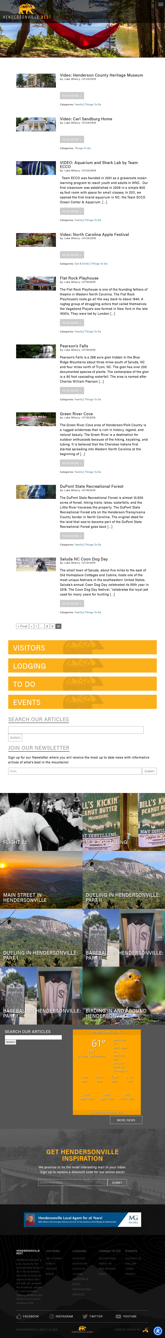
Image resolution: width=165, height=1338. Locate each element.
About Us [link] (105, 1263)
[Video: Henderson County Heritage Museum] (36, 81)
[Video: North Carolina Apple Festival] (36, 240)
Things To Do (93, 104)
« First (22, 626)
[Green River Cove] (36, 419)
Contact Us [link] (133, 1258)
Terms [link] (129, 1268)
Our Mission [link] (107, 1268)
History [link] (51, 1268)
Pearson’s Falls (74, 346)
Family (79, 104)
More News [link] (126, 1120)
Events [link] (27, 701)
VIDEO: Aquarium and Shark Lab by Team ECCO (99, 164)
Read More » (72, 96)
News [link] (103, 1274)
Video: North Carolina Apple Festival (94, 234)
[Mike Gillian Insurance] (82, 1219)
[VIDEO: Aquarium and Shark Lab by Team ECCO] (36, 168)
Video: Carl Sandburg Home (86, 119)
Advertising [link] (107, 1258)
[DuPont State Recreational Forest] (36, 492)
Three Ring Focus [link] (146, 1330)
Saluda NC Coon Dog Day (84, 559)
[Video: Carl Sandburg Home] (36, 124)
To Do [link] (24, 683)
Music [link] (50, 1274)
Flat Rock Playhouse (79, 278)
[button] (149, 771)
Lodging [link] (29, 665)
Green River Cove (76, 414)
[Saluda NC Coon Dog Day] (36, 565)
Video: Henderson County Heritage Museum (101, 75)
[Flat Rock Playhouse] (36, 284)
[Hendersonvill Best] (82, 1329)
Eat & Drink (82, 263)
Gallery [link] (131, 1263)
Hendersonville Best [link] (27, 11)
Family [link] (50, 1263)
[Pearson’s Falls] (36, 351)
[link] (31, 1316)
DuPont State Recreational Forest (92, 486)
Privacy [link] (130, 1274)
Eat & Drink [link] (54, 1258)
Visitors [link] (29, 647)
